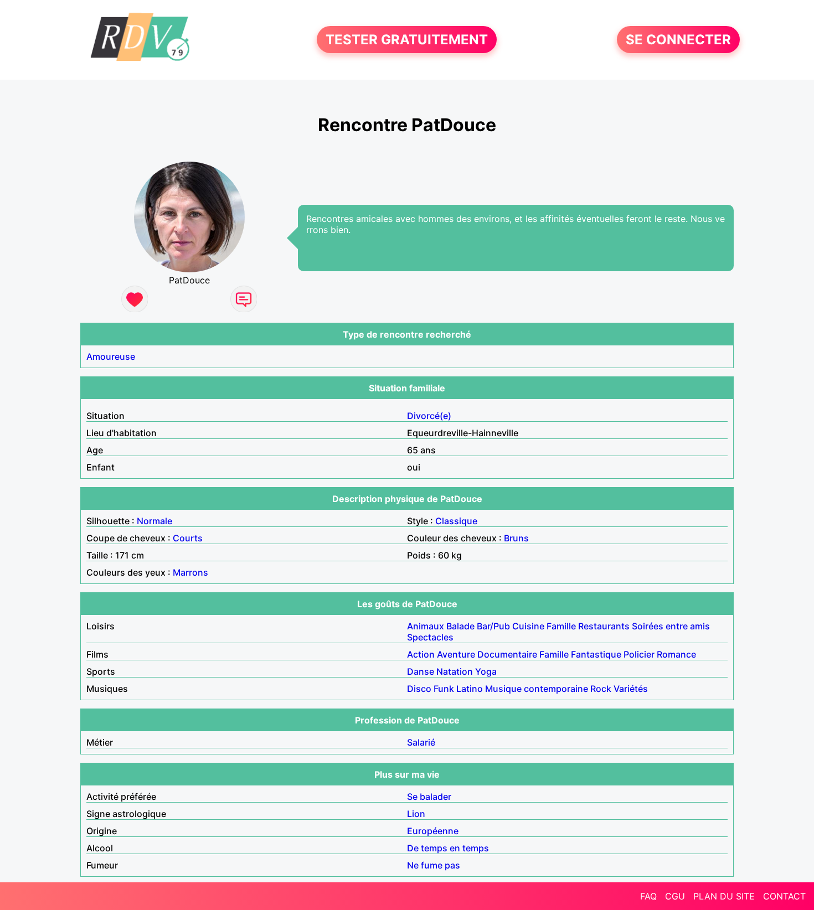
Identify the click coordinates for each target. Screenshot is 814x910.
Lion (416, 813)
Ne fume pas (433, 865)
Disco (419, 688)
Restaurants (604, 626)
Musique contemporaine (536, 688)
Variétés (631, 688)
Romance (676, 654)
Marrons (190, 572)
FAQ (648, 896)
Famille (561, 626)
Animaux (425, 626)
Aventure (456, 654)
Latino (469, 688)
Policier (639, 654)
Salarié (421, 742)
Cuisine (528, 626)
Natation (454, 671)
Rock (600, 688)
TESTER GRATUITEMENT (407, 40)
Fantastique (596, 654)
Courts (188, 538)
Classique (456, 520)
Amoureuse (110, 356)
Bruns (516, 538)
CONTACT (784, 896)
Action (421, 654)
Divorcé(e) (429, 415)
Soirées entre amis (671, 626)
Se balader (429, 796)
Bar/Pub (493, 626)
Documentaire (507, 654)
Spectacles (430, 637)
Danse (420, 671)
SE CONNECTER (678, 40)
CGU (675, 896)
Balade (460, 626)
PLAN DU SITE (724, 896)
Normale (154, 520)
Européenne (432, 830)
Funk (444, 688)
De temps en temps (448, 848)
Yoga (486, 671)
